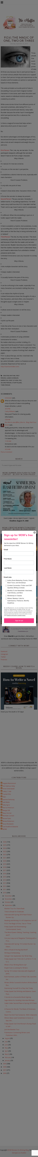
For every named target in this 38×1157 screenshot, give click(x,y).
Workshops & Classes (14, 595)
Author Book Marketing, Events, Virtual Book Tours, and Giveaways (20, 581)
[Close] (34, 532)
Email (6, 549)
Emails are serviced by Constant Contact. (16, 615)
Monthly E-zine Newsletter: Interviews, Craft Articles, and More (19, 591)
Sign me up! (19, 620)
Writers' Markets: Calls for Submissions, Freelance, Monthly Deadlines (18, 600)
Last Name (8, 568)
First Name (8, 559)
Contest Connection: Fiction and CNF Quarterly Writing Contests (19, 586)
